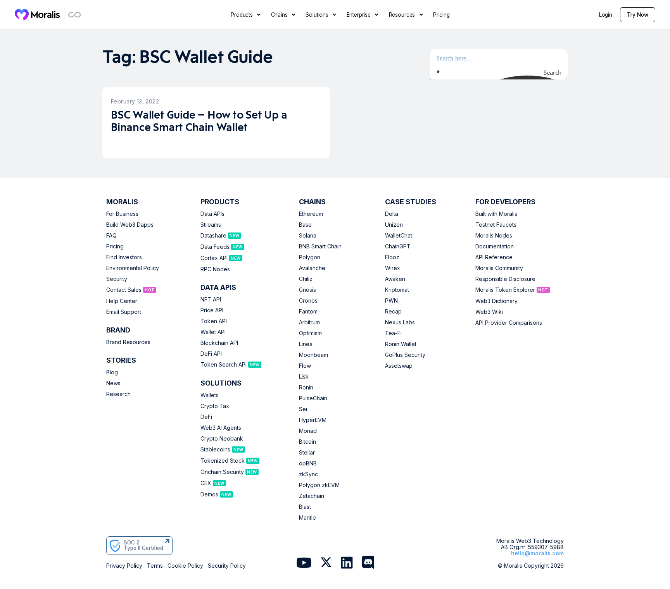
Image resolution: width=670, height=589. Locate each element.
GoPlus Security (405, 355)
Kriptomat (397, 290)
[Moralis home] (37, 14)
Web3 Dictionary (496, 301)
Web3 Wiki (489, 312)
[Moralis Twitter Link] (326, 564)
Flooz (392, 257)
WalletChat (398, 235)
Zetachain (311, 496)
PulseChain (313, 398)
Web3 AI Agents (220, 428)
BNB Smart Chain (320, 246)
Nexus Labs (400, 322)
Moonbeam (313, 355)
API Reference (494, 257)
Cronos (308, 301)
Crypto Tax (214, 406)
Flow (305, 366)
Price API (211, 310)
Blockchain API (219, 343)
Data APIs (212, 214)
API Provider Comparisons (508, 323)
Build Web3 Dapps (130, 225)
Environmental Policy (132, 268)
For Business (122, 214)
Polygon (309, 257)
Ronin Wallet (400, 344)
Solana (307, 235)
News (113, 383)
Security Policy (227, 566)
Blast (305, 507)
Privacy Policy (124, 566)
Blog (112, 372)
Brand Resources (128, 342)
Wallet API (213, 332)
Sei (303, 409)
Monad (308, 431)
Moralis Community (499, 268)
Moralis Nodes (493, 235)
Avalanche (312, 268)
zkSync (308, 474)
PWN (391, 301)
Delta (391, 214)
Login (605, 15)
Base (305, 225)
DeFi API (211, 354)
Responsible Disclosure (505, 279)
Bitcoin (307, 442)
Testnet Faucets (495, 225)
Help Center (121, 301)
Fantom (308, 311)
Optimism (310, 333)
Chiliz (306, 279)
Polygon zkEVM (319, 485)
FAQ (111, 235)
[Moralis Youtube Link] (303, 563)
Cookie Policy (185, 566)
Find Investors (124, 257)
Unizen (394, 225)
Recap (393, 311)
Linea (306, 344)
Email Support (123, 312)
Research (118, 394)
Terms (155, 566)
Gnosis (307, 290)
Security (116, 279)
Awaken (395, 279)
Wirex (392, 268)
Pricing (115, 246)
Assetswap (399, 366)
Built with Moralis (496, 214)
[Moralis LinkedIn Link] (347, 563)
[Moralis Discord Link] (368, 563)
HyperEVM (312, 420)
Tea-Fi (393, 333)
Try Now (637, 15)
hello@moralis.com (537, 553)
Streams (210, 225)
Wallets (209, 395)
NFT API (210, 299)
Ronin (306, 387)
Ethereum (311, 214)
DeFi (206, 417)
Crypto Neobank (221, 439)
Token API (213, 321)
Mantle (307, 518)
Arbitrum (309, 322)
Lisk (304, 377)
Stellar (307, 453)
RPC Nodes (215, 269)
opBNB (308, 463)
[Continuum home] (74, 14)
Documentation (494, 246)
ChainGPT (398, 246)
